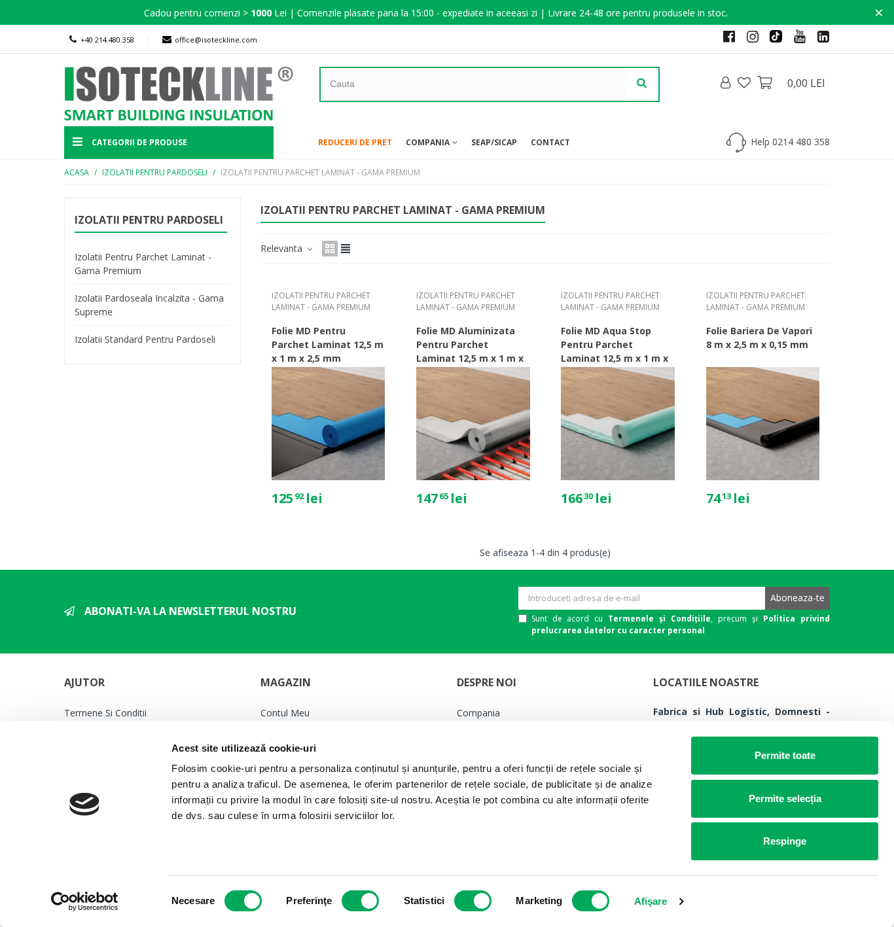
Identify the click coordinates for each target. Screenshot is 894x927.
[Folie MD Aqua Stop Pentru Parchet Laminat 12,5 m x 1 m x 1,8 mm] (617, 423)
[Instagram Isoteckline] (747, 36)
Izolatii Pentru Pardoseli (149, 220)
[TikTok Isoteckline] (771, 36)
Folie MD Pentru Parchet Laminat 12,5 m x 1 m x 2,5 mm (328, 344)
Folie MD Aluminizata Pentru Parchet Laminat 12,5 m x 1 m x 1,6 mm (470, 351)
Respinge (784, 841)
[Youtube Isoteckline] (794, 36)
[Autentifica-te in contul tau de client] (726, 83)
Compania (428, 142)
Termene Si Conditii (105, 713)
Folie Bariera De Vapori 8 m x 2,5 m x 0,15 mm (759, 337)
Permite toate (785, 755)
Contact (550, 142)
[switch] (360, 900)
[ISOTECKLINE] (139, 90)
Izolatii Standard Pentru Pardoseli (145, 339)
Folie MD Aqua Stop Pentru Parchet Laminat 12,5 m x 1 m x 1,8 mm (614, 351)
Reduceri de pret (355, 142)
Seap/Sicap (494, 142)
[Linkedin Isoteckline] (818, 36)
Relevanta (282, 248)
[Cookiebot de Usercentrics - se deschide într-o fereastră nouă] (84, 901)
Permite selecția (785, 798)
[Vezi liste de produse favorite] (745, 82)
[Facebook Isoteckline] (724, 36)
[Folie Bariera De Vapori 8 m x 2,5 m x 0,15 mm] (762, 423)
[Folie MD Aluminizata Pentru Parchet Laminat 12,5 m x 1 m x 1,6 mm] (472, 423)
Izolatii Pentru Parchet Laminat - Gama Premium (143, 264)
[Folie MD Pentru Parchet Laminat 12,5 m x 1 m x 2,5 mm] (328, 423)
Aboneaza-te (797, 597)
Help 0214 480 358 (790, 141)
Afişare (651, 901)
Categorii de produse (138, 142)
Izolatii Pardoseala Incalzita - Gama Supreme (149, 305)
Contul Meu (285, 713)
